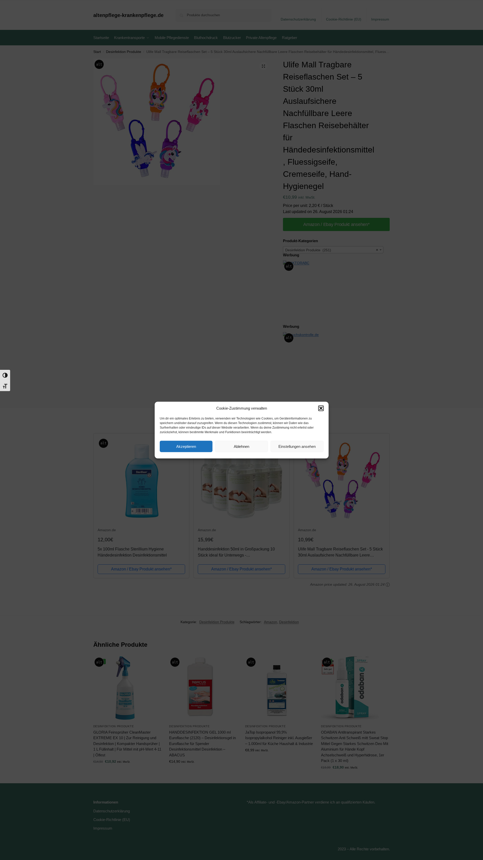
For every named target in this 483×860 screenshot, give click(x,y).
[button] (321, 408)
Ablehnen (241, 446)
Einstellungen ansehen (297, 446)
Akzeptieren (186, 446)
